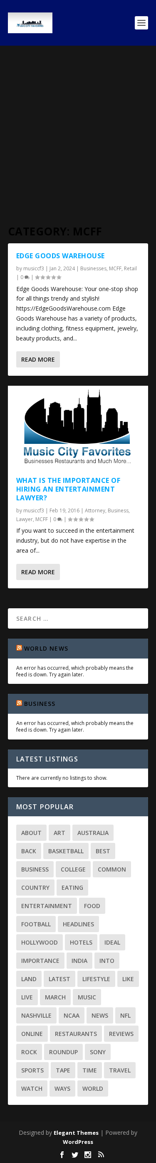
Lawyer (24, 519)
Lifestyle (96, 979)
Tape (63, 1070)
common (112, 869)
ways (62, 1088)
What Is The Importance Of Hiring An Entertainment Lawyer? (68, 489)
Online (32, 1034)
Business (118, 510)
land (29, 979)
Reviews (121, 1034)
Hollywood (39, 942)
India (79, 961)
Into (106, 961)
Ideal (112, 942)
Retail (130, 268)
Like (128, 979)
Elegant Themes (76, 1132)
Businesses (93, 268)
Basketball (66, 851)
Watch (31, 1088)
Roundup (63, 1052)
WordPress (78, 1142)
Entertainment (46, 906)
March (55, 997)
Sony (98, 1052)
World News (46, 648)
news (100, 1015)
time (89, 1070)
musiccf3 (33, 268)
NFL (125, 1015)
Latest (59, 979)
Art (59, 833)
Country (35, 887)
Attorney (95, 510)
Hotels (81, 942)
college (73, 869)
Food (92, 906)
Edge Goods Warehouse (60, 255)
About (31, 833)
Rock (29, 1052)
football (36, 924)
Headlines (78, 924)
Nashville (36, 1015)
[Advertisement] (78, 128)
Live (27, 997)
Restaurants (76, 1034)
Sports (32, 1070)
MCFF (115, 268)
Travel (120, 1070)
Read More (38, 359)
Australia (93, 833)
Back (28, 851)
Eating (72, 887)
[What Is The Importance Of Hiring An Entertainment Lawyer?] (78, 427)
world (92, 1088)
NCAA (71, 1015)
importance (40, 961)
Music (87, 997)
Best (103, 851)
